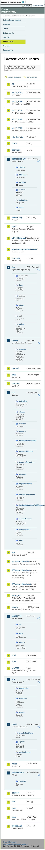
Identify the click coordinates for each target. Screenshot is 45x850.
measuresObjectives (22, 462)
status (21, 207)
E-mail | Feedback (9, 842)
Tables (5, 29)
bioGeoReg (22, 401)
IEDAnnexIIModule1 (19, 561)
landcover (16, 616)
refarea (21, 305)
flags (20, 285)
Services (6, 46)
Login (26, 5)
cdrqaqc (22, 412)
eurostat (16, 258)
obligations (22, 200)
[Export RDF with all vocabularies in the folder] (39, 161)
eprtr (14, 227)
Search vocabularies (14, 77)
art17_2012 (17, 119)
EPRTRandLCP (19, 238)
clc (20, 624)
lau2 (14, 662)
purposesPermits (22, 484)
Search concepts (32, 77)
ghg (14, 375)
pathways (22, 474)
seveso (15, 793)
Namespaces (8, 50)
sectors (21, 712)
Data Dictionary (21, 15)
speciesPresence (22, 519)
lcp (13, 679)
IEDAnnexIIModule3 (19, 570)
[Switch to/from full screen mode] (30, 5)
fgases (15, 340)
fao (13, 267)
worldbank (17, 826)
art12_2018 (17, 102)
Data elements (8, 33)
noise (14, 764)
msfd (14, 724)
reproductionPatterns (22, 494)
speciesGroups (22, 752)
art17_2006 (17, 110)
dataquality (17, 218)
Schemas (6, 37)
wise (14, 817)
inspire (15, 607)
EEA (13, 2)
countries (22, 349)
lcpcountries (22, 688)
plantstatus (22, 698)
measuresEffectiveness (22, 440)
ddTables (22, 182)
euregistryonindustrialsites (19, 249)
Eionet (13, 15)
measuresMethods (22, 451)
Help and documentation (12, 20)
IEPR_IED (16, 596)
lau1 (14, 655)
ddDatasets (22, 175)
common (16, 150)
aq (13, 84)
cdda (14, 144)
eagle (21, 633)
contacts (22, 167)
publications (18, 773)
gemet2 (15, 368)
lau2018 (15, 668)
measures (22, 431)
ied (13, 552)
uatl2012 (22, 642)
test (13, 802)
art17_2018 (17, 128)
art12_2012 (17, 93)
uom (14, 808)
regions (22, 742)
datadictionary (19, 159)
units (21, 540)
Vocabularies (8, 42)
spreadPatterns (22, 530)
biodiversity (17, 137)
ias (13, 392)
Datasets (6, 24)
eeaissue (22, 190)
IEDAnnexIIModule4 (19, 584)
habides (16, 384)
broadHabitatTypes (22, 733)
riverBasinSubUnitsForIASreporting (22, 505)
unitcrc (21, 324)
